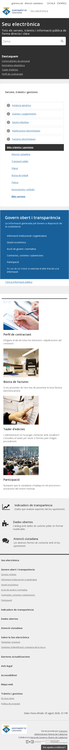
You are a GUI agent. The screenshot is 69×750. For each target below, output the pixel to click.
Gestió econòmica (9, 584)
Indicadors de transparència (17, 609)
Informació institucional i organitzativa (19, 579)
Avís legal (6, 665)
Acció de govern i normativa (14, 589)
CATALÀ (51, 3)
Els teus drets (7, 698)
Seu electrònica (10, 560)
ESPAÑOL (62, 3)
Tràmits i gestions (12, 693)
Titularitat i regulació (10, 642)
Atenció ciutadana (34, 3)
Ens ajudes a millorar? (54, 747)
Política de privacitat (10, 703)
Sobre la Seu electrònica (15, 637)
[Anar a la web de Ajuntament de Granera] (28, 11)
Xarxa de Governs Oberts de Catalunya (48, 737)
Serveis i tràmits (8, 574)
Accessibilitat (9, 675)
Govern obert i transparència (18, 569)
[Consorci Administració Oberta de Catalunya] (35, 742)
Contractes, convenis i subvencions (18, 595)
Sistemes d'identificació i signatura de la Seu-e (23, 647)
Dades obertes (9, 618)
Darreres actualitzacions (15, 656)
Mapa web (7, 684)
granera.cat (17, 3)
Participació (6, 600)
